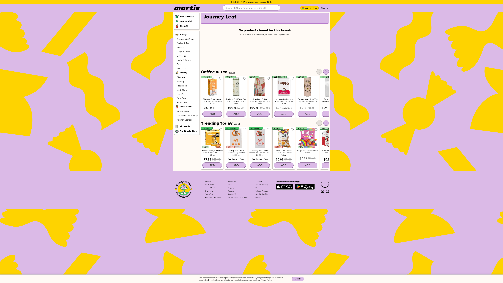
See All (180, 68)
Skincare (181, 77)
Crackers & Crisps (186, 39)
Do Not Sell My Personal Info (238, 197)
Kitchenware (183, 111)
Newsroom (259, 188)
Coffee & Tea (183, 43)
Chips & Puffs (183, 51)
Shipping (231, 188)
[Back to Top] (325, 183)
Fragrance (182, 85)
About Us (208, 181)
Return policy (209, 191)
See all (232, 72)
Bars (179, 64)
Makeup (180, 81)
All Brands (259, 181)
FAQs (230, 185)
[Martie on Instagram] (327, 191)
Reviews (231, 191)
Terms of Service (210, 188)
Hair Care (181, 94)
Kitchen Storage (184, 119)
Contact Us (232, 194)
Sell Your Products (261, 191)
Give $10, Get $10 (261, 194)
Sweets (180, 47)
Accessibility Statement (213, 197)
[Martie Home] (184, 8)
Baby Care (182, 102)
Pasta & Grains (184, 60)
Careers (258, 197)
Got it (298, 279)
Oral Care (181, 98)
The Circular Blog (261, 185)
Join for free (311, 8)
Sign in (324, 8)
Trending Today (217, 123)
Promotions (232, 181)
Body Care (182, 90)
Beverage (181, 56)
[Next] (326, 71)
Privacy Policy (209, 194)
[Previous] (319, 71)
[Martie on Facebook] (322, 191)
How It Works (209, 185)
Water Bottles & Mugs (187, 115)
